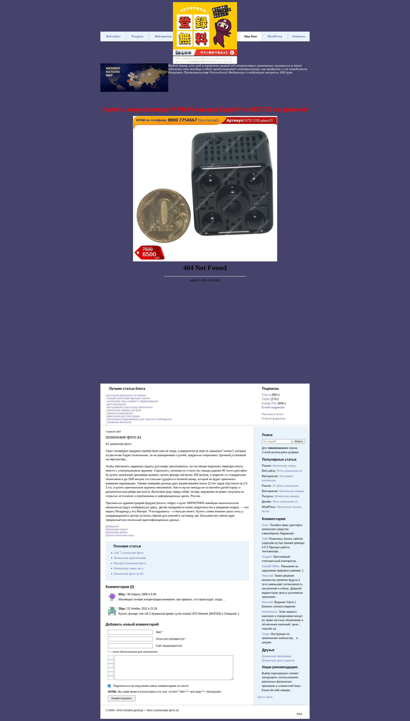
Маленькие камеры (291, 491)
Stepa (265, 634)
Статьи (266, 394)
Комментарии (274, 519)
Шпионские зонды (284, 465)
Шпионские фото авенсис (278, 660)
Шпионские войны (117, 532)
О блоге (267, 418)
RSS (299, 714)
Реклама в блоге (272, 414)
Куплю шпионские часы (120, 535)
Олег (265, 525)
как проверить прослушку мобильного (130, 407)
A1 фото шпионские (285, 485)
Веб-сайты (113, 36)
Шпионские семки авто (128, 568)
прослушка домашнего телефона (126, 395)
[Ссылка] (110, 674)
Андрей (266, 556)
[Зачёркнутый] (110, 670)
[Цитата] (110, 678)
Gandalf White (270, 566)
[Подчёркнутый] (110, 666)
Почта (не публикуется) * (171, 638)
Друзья (268, 650)
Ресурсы (138, 36)
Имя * (159, 632)
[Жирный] (110, 657)
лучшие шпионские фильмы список (128, 398)
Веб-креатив (163, 36)
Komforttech (269, 611)
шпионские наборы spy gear (124, 410)
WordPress (275, 36)
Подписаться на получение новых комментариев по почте (150, 685)
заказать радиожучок (120, 413)
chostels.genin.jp (133, 710)
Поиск (267, 435)
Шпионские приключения (130, 558)
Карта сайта (265, 697)
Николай (267, 575)
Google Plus (269, 403)
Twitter (266, 399)
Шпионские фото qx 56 (128, 573)
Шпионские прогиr (117, 529)
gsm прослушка (116, 404)
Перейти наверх (247, 697)
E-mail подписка (273, 407)
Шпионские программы (276, 656)
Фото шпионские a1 (289, 470)
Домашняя (112, 526)
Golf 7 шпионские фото (129, 552)
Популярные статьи (279, 459)
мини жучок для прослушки (123, 416)
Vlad (264, 538)
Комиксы (299, 36)
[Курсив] (110, 662)
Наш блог (250, 36)
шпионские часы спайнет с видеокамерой (132, 401)
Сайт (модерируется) (169, 645)
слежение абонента (119, 422)
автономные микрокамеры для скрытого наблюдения (139, 419)
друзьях (280, 418)
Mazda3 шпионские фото (130, 563)
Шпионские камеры (287, 496)
